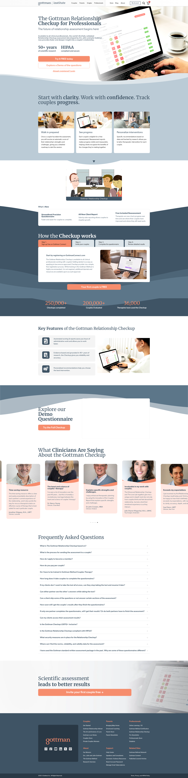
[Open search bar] (143, 3)
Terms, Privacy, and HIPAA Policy (140, 775)
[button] (94, 185)
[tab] (54, 243)
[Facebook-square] (50, 748)
